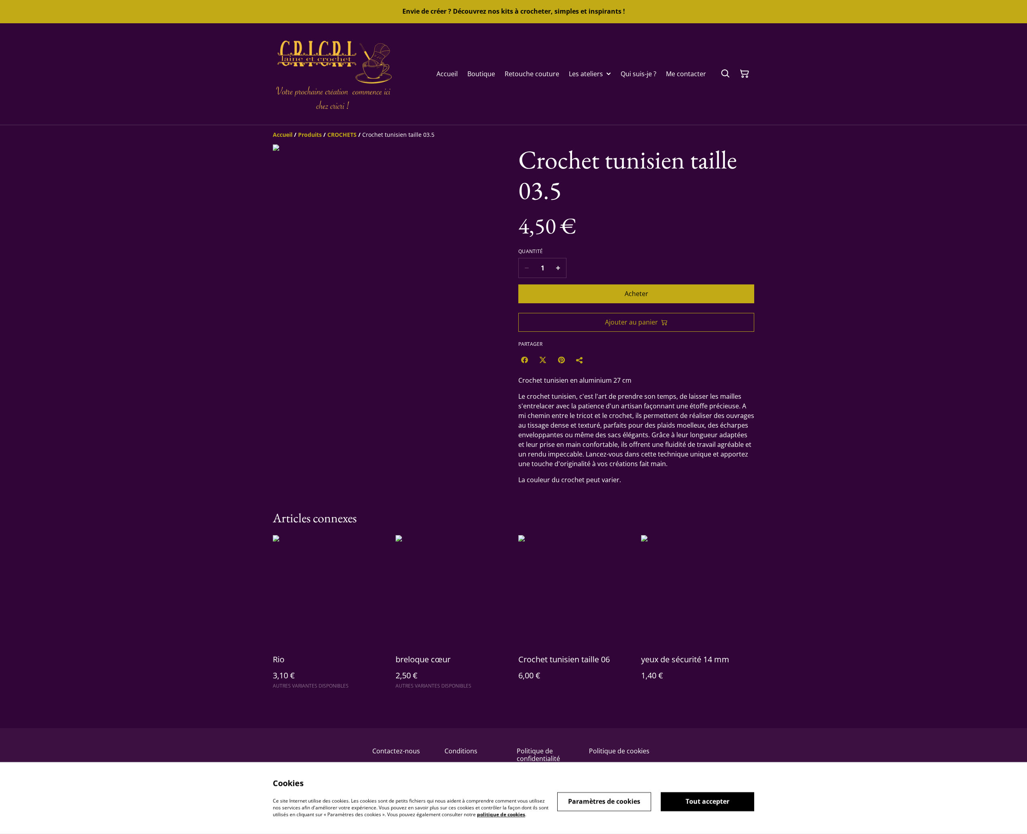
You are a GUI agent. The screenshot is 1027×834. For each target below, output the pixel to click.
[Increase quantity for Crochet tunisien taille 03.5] (558, 268)
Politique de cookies (619, 751)
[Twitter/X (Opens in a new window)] (543, 360)
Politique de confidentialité (538, 755)
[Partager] (580, 360)
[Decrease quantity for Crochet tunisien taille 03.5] (526, 268)
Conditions (460, 751)
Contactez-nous (396, 751)
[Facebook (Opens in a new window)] (524, 360)
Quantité (530, 251)
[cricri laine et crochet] (333, 74)
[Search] (725, 74)
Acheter (636, 293)
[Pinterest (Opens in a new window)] (561, 360)
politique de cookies (501, 814)
